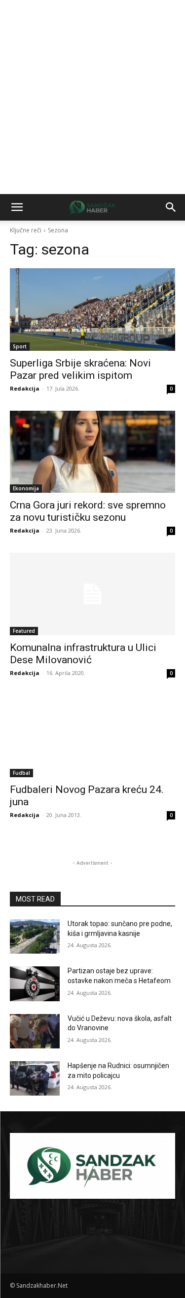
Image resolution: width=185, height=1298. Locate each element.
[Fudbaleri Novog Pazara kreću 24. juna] (92, 736)
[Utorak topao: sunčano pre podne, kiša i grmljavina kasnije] (35, 936)
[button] (17, 207)
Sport (20, 346)
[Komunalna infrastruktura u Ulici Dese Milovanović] (92, 594)
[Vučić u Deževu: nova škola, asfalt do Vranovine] (35, 1031)
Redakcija (24, 388)
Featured (24, 630)
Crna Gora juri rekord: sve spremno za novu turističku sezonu (88, 511)
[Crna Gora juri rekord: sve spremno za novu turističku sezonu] (92, 452)
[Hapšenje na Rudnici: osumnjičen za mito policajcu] (35, 1078)
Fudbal (21, 772)
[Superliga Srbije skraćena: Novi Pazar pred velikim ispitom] (92, 309)
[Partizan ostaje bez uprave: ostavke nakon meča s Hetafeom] (35, 983)
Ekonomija (26, 488)
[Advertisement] (92, 97)
